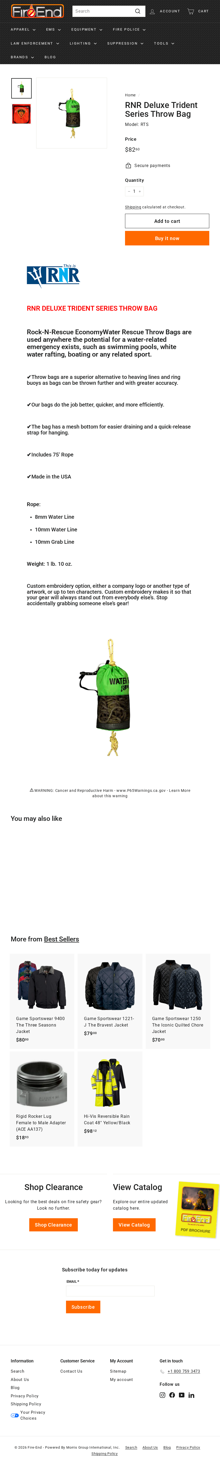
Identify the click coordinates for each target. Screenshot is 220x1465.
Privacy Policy (25, 1396)
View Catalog (134, 1225)
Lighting (81, 43)
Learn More (179, 790)
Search (17, 1371)
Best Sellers (61, 939)
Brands (20, 57)
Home (130, 95)
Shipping (133, 207)
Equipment (84, 29)
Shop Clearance (53, 1225)
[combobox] (108, 11)
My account (121, 1379)
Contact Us (71, 1371)
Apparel (21, 29)
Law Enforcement (33, 43)
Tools (162, 43)
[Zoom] (71, 113)
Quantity (134, 180)
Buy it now (167, 238)
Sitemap (118, 1371)
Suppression (123, 43)
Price (131, 139)
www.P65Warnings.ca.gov (141, 790)
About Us (20, 1379)
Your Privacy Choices (32, 1415)
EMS (51, 29)
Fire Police (127, 29)
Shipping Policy (26, 1404)
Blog (50, 57)
